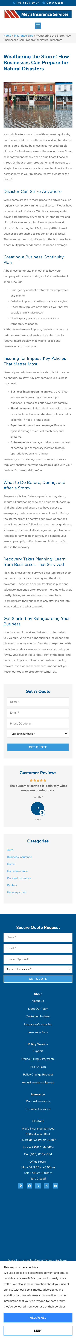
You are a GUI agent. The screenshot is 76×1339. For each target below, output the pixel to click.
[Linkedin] (55, 1186)
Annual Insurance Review (38, 1082)
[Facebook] (29, 1186)
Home (7, 35)
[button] (38, 26)
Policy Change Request (38, 1074)
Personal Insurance (38, 1101)
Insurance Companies (38, 1024)
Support (38, 1051)
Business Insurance (38, 1109)
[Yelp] (38, 1186)
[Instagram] (46, 1186)
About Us (38, 1000)
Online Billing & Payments (38, 1059)
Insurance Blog (23, 35)
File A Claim (38, 1066)
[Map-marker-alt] (20, 1186)
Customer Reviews (38, 1016)
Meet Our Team (38, 1008)
